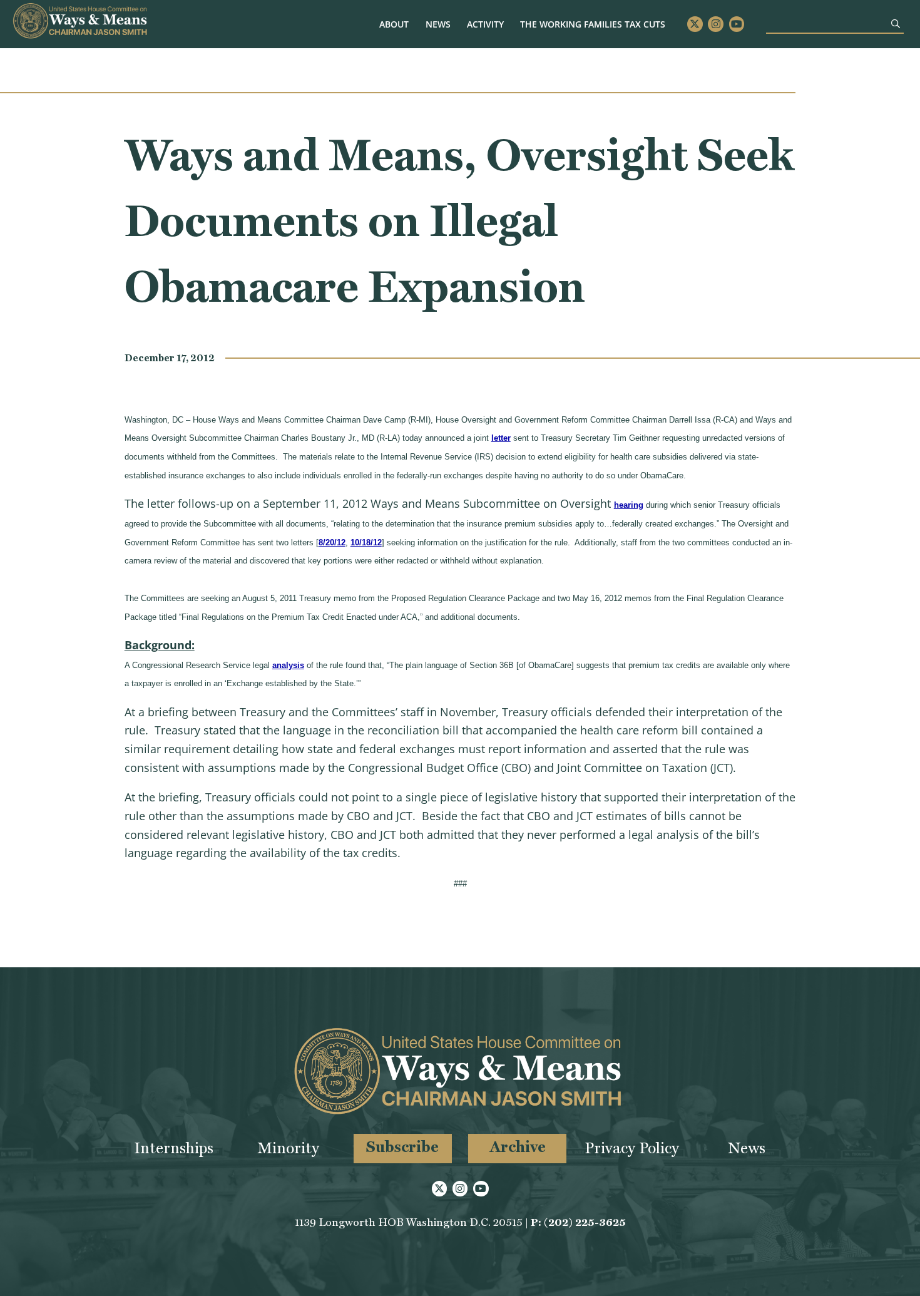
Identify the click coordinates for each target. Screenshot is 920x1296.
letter (501, 438)
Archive (517, 1147)
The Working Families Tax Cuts (592, 24)
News (438, 24)
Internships (173, 1148)
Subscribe (402, 1147)
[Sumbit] (895, 23)
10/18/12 (366, 542)
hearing (628, 505)
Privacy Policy (632, 1148)
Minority (288, 1148)
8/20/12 (332, 542)
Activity (485, 24)
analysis (288, 665)
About (394, 24)
